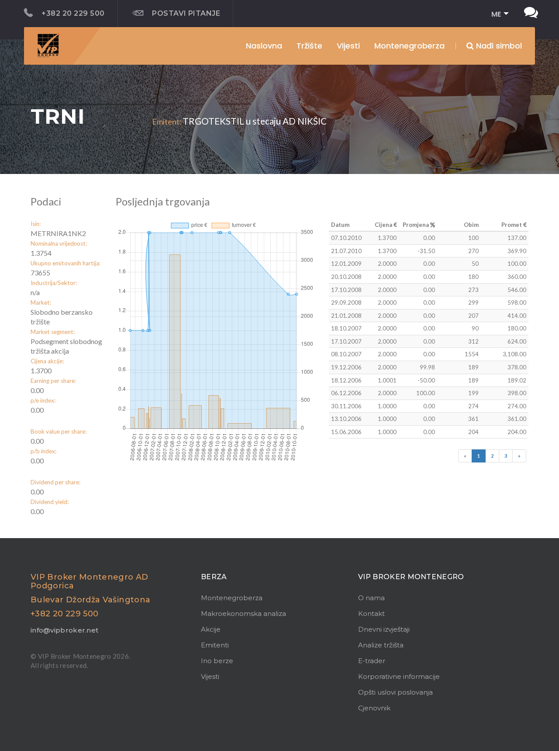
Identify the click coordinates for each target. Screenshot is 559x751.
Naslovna (264, 45)
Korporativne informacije (399, 676)
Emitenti (215, 645)
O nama (371, 598)
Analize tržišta (381, 645)
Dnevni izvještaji (384, 629)
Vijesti (348, 45)
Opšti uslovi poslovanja (395, 692)
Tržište (309, 45)
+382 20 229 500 (72, 13)
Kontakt (371, 613)
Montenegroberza (231, 598)
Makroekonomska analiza (243, 613)
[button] (497, 15)
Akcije (211, 629)
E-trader (371, 661)
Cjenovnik (374, 708)
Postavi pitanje (186, 13)
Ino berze (217, 661)
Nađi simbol (498, 45)
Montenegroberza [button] (409, 45)
